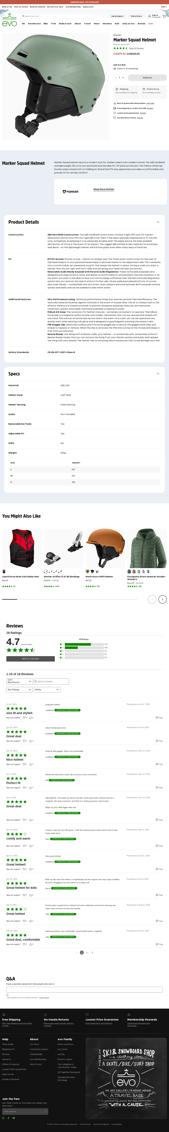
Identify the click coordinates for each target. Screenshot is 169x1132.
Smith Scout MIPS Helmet (99, 577)
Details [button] (150, 108)
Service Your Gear (55, 7)
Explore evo (88, 7)
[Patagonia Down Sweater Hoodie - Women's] (147, 548)
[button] (84, 644)
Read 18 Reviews (136, 48)
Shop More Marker (103, 189)
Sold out (147, 78)
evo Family (65, 1039)
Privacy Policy (85, 1124)
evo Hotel (62, 1049)
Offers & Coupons (10, 1064)
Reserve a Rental (37, 7)
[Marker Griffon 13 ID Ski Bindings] (63, 548)
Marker (117, 35)
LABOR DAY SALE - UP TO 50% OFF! (84, 2)
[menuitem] (23, 23)
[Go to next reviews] (92, 953)
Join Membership (73, 7)
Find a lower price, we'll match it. (99, 1023)
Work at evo (36, 1064)
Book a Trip (7, 7)
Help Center (8, 1074)
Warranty (6, 1059)
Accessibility (116, 1124)
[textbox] (84, 990)
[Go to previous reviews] (76, 953)
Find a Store (136, 16)
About (34, 1039)
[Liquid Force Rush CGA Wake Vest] (22, 548)
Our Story (34, 1044)
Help (5, 1039)
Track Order (7, 1044)
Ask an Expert (117, 16)
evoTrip (61, 1054)
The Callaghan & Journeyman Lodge (67, 1066)
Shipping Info (8, 1049)
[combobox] (56, 16)
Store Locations (65, 1044)
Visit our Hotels (21, 7)
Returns (6, 1054)
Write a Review (30, 659)
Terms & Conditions (101, 1124)
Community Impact (39, 1049)
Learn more (44, 997)
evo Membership (38, 1059)
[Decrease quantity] (116, 78)
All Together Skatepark (69, 1072)
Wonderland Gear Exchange (66, 1079)
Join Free (150, 103)
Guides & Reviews (10, 1079)
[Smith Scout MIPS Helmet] (105, 548)
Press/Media (36, 1054)
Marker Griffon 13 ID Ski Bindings (61, 577)
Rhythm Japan (65, 1059)
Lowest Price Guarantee (14, 1069)
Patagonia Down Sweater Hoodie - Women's (146, 578)
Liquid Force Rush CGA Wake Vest (20, 577)
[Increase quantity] (123, 78)
